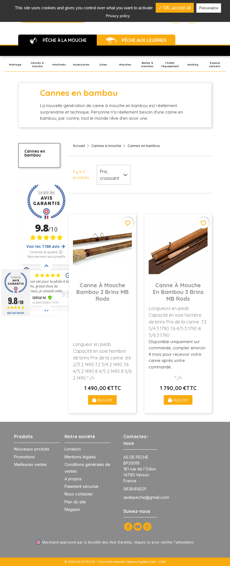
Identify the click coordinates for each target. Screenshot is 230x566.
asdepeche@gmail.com (146, 497)
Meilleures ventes (30, 464)
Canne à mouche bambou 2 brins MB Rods (102, 292)
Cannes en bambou (34, 153)
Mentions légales (80, 456)
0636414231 (134, 489)
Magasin (72, 509)
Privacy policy (118, 15)
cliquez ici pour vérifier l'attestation (164, 542)
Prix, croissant (109, 175)
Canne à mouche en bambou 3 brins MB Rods (178, 292)
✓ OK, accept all (174, 7)
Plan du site (75, 501)
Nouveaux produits (31, 449)
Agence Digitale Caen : (143, 561)
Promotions (24, 456)
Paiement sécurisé (81, 486)
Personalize (208, 8)
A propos (73, 478)
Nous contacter (79, 494)
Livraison (73, 449)
